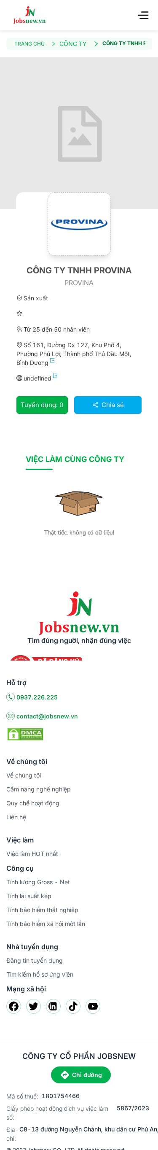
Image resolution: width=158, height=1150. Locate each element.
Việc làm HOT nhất (32, 853)
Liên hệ (16, 817)
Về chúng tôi (23, 775)
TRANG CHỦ (29, 43)
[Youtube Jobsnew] (93, 1006)
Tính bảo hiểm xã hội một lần (45, 923)
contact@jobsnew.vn (47, 716)
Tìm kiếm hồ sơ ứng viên (39, 974)
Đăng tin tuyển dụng (34, 960)
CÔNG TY (73, 43)
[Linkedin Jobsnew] (53, 1006)
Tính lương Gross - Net (38, 881)
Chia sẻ (112, 405)
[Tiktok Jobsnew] (73, 1006)
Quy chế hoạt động (32, 803)
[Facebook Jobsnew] (13, 1006)
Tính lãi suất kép (28, 895)
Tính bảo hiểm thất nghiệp (42, 909)
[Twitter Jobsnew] (33, 1006)
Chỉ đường (87, 1074)
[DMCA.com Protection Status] (25, 733)
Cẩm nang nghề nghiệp (38, 789)
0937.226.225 (37, 697)
